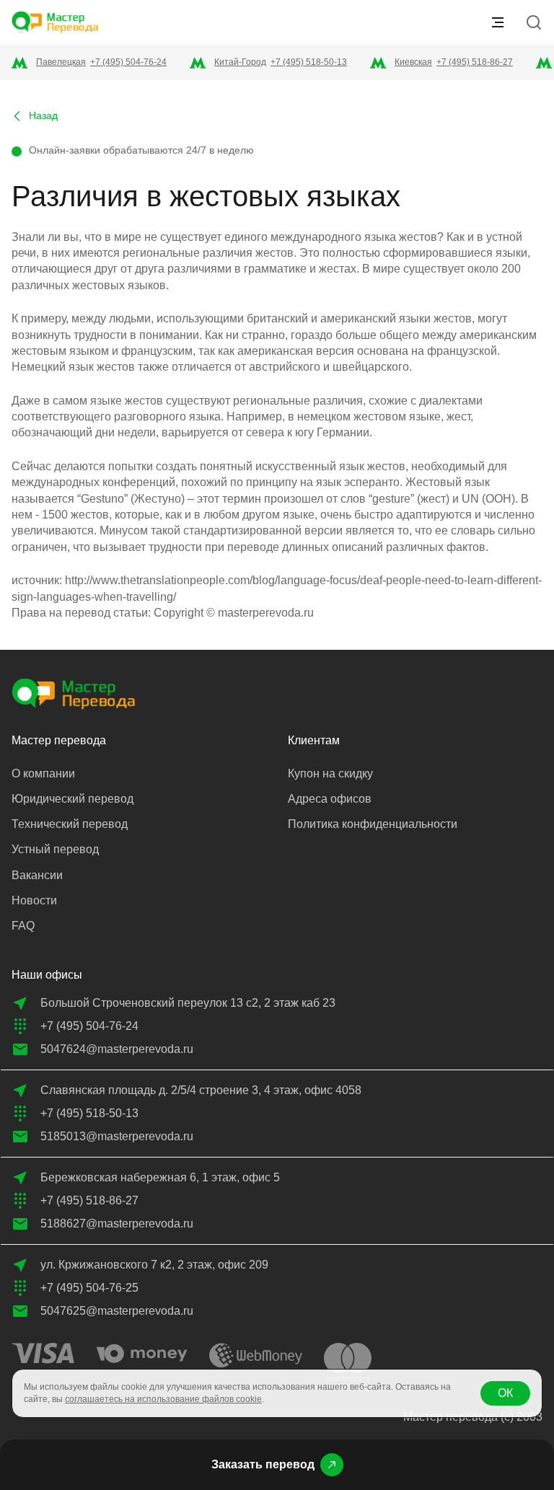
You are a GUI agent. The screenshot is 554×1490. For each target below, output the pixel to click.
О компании (43, 773)
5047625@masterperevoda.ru (116, 1311)
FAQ (23, 926)
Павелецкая (61, 62)
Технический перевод (70, 824)
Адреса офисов (329, 799)
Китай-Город (240, 62)
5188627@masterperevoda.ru (116, 1223)
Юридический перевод (72, 799)
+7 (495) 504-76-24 (128, 62)
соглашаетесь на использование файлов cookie (163, 1399)
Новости (34, 900)
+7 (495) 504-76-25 (89, 1288)
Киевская (413, 62)
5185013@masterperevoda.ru (116, 1136)
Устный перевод (55, 849)
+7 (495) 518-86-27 (474, 62)
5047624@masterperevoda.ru (116, 1049)
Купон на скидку (330, 773)
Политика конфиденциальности (372, 824)
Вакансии (37, 875)
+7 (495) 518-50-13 (309, 62)
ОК (505, 1393)
